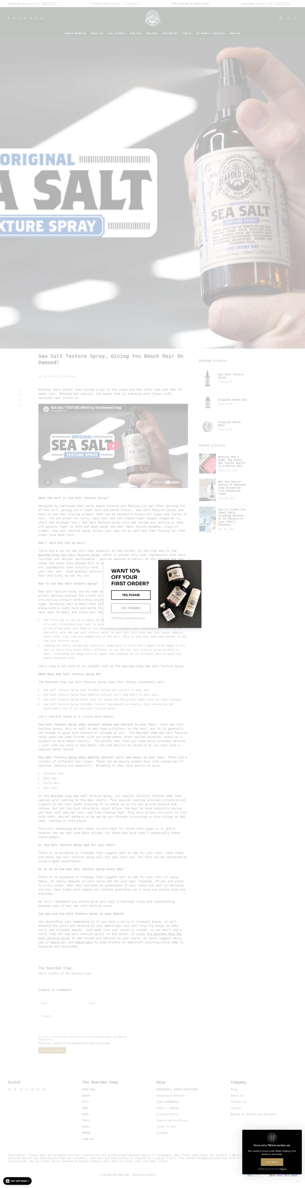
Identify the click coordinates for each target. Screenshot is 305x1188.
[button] (17, 1181)
